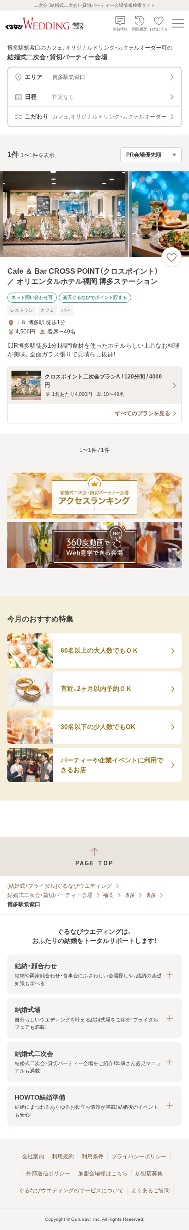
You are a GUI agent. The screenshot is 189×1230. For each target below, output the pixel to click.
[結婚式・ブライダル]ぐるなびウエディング (59, 886)
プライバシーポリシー (139, 1156)
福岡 (108, 895)
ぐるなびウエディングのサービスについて (71, 1190)
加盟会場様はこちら (103, 1173)
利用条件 (93, 1156)
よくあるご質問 (150, 1190)
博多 (129, 895)
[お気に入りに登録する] (171, 257)
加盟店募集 (149, 1173)
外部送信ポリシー (48, 1173)
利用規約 (63, 1156)
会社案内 (33, 1156)
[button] (94, 974)
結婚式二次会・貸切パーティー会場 (50, 895)
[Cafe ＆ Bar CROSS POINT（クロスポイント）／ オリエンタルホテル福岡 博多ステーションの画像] (94, 214)
